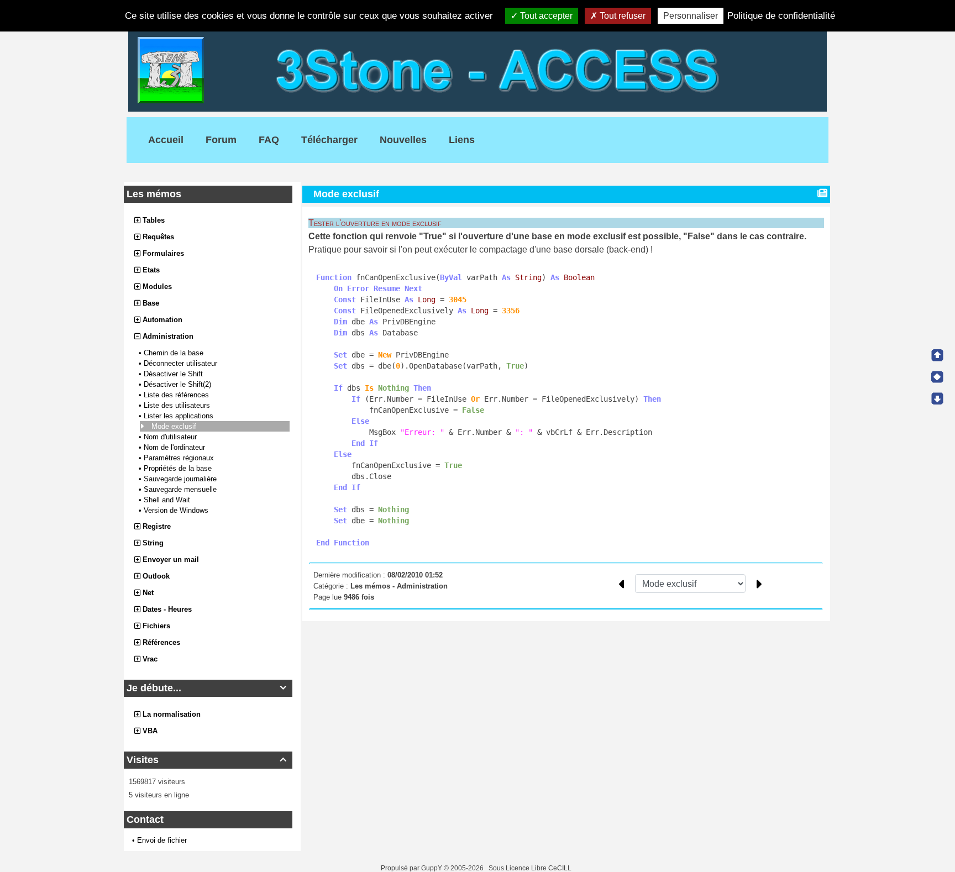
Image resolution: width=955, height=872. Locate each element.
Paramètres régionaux (180, 458)
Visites (206, 759)
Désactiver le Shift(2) (178, 384)
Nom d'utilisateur (171, 437)
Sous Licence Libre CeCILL (531, 868)
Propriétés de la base (179, 468)
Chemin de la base (175, 353)
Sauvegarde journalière (181, 479)
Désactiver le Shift (174, 374)
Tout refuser (621, 15)
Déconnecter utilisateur (181, 363)
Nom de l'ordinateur (175, 447)
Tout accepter (545, 15)
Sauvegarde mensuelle (181, 489)
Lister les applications (180, 416)
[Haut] (937, 355)
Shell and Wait (168, 500)
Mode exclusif (174, 426)
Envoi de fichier (162, 840)
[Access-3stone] (477, 69)
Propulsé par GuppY (412, 868)
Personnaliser (690, 15)
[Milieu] (937, 377)
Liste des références (177, 395)
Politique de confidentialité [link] (781, 15)
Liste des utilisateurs (178, 405)
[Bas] (937, 398)
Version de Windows (177, 510)
